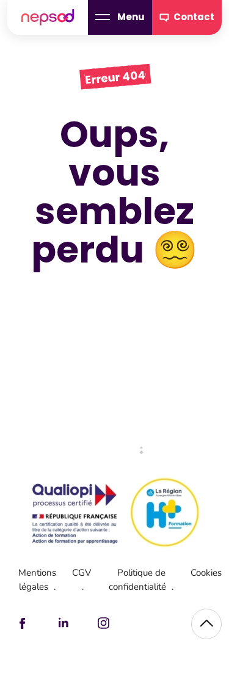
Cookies (206, 573)
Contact (193, 16)
